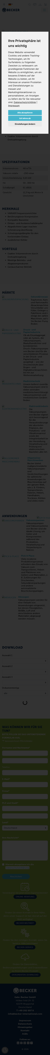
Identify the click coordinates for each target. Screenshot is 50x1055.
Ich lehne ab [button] (25, 118)
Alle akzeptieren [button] (25, 112)
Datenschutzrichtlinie (25, 102)
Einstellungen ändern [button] (25, 124)
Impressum (14, 105)
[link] (25, 102)
